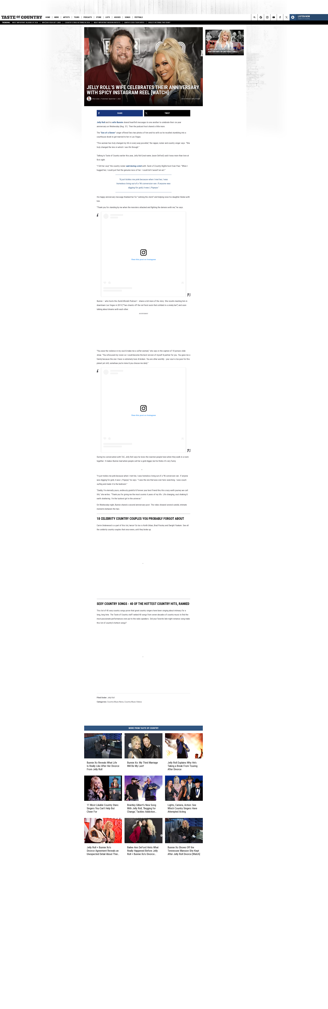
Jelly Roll (101, 122)
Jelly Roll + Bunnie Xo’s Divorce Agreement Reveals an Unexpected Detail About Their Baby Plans (103, 851)
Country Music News (115, 702)
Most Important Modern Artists (107, 23)
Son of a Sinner (108, 132)
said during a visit (134, 166)
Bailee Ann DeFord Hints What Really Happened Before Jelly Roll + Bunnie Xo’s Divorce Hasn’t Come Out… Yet (142, 851)
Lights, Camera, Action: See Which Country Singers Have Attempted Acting (182, 808)
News (56, 17)
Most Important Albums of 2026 (25, 23)
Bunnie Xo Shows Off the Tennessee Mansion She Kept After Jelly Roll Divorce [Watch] (184, 850)
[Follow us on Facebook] (280, 17)
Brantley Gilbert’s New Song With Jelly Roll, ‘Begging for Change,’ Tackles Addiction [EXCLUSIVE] (141, 808)
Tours (76, 17)
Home (47, 17)
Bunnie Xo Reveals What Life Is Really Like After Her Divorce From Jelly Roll (103, 766)
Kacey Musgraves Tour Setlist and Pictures (224, 50)
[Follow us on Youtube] (273, 17)
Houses (117, 17)
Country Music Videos (133, 702)
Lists (107, 17)
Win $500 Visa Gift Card (51, 23)
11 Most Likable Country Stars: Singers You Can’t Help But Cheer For (103, 808)
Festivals (139, 17)
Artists (66, 17)
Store (98, 17)
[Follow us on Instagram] (267, 17)
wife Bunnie (117, 122)
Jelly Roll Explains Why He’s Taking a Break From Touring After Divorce (182, 766)
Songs (127, 17)
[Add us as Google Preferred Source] (261, 17)
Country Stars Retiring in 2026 (77, 23)
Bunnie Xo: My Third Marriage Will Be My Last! (142, 764)
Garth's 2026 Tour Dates (134, 23)
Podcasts (88, 17)
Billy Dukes (96, 99)
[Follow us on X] (286, 17)
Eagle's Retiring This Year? (159, 23)
